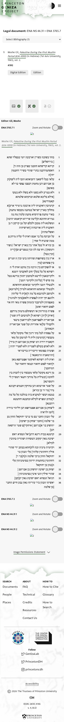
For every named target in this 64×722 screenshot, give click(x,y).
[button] (13, 9)
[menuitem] (10, 587)
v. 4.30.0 (32, 707)
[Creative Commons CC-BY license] (32, 698)
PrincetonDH (34, 662)
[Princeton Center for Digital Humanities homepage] (43, 637)
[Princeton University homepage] (32, 716)
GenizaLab (32, 654)
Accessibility (32, 683)
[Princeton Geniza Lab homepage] (20, 638)
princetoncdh (34, 669)
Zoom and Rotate (41, 514)
